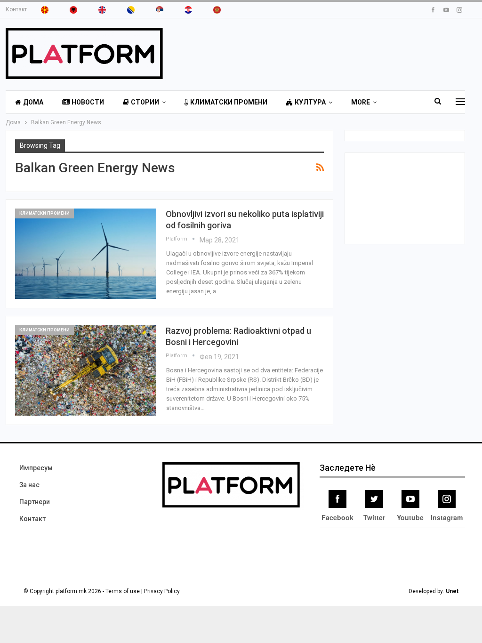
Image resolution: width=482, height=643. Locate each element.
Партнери (34, 502)
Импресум (36, 468)
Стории (145, 102)
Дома (33, 102)
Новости (88, 102)
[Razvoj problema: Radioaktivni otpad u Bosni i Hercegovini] (85, 370)
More (360, 102)
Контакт (16, 9)
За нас (29, 485)
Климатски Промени (228, 102)
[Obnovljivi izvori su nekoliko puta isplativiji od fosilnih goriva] (85, 254)
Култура (310, 102)
